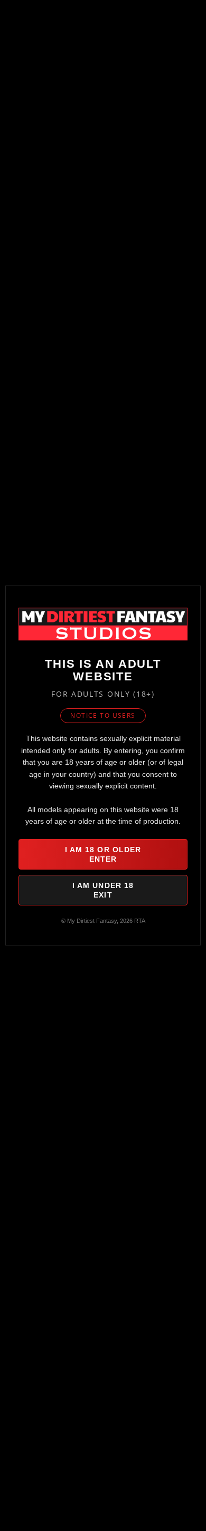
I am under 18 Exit (103, 890)
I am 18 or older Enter (103, 854)
